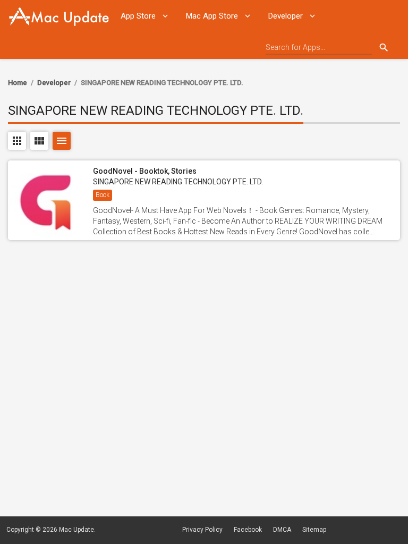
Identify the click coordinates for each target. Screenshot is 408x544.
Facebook (248, 529)
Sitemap (314, 529)
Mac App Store (212, 16)
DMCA (282, 529)
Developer (285, 16)
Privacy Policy (202, 529)
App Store (138, 16)
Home (17, 83)
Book (102, 195)
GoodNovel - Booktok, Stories (145, 171)
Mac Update (76, 529)
